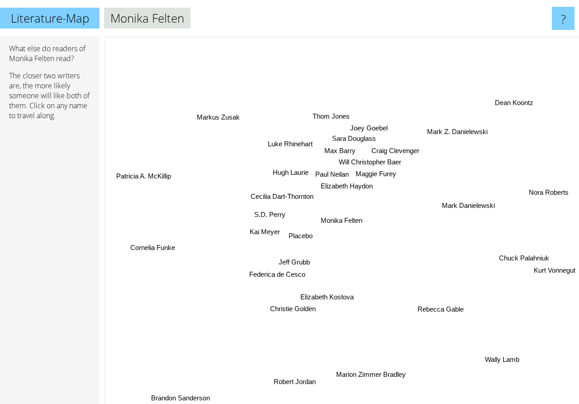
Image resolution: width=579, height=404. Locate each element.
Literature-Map (50, 18)
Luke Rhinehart (290, 143)
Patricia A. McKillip (142, 177)
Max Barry (339, 150)
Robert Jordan (299, 383)
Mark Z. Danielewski (453, 125)
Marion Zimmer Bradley (372, 374)
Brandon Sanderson (183, 398)
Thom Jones (330, 116)
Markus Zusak (221, 113)
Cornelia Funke (152, 250)
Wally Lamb (501, 361)
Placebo (300, 235)
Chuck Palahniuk (524, 257)
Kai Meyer (265, 232)
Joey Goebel (368, 127)
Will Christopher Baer (369, 162)
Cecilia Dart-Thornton (280, 196)
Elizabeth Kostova (325, 295)
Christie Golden (290, 308)
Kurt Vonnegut (554, 270)
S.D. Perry (269, 214)
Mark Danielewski (467, 206)
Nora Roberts (552, 198)
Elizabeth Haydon (345, 186)
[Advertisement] (50, 266)
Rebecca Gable (439, 309)
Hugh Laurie (291, 171)
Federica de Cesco (275, 273)
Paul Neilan (332, 174)
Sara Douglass (352, 138)
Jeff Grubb (292, 261)
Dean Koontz (524, 111)
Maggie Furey (376, 174)
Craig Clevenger (394, 150)
